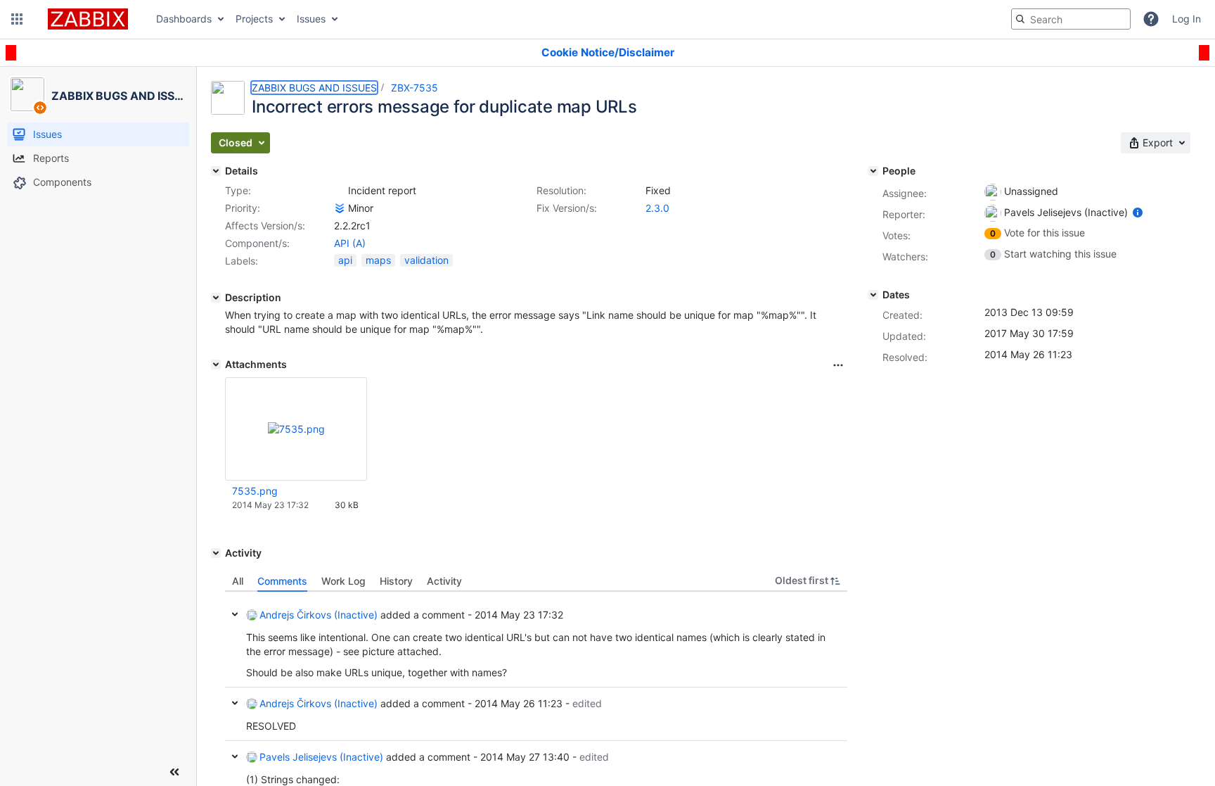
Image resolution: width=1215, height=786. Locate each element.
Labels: (241, 261)
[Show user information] (1137, 212)
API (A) (350, 243)
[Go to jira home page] (88, 19)
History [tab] (396, 581)
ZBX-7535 (414, 88)
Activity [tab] (444, 581)
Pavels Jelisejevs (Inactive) (321, 757)
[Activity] (216, 553)
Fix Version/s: (566, 208)
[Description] (216, 298)
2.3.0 (657, 208)
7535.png (255, 491)
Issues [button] (311, 19)
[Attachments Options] (838, 365)
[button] (17, 19)
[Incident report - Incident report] (339, 190)
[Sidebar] (174, 771)
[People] (873, 171)
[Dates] (873, 295)
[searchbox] (1071, 19)
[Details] (216, 171)
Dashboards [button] (184, 19)
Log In (1186, 19)
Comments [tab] (282, 581)
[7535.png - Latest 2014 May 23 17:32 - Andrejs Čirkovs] (296, 428)
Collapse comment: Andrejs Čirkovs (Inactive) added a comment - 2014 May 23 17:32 (234, 614)
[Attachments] (216, 364)
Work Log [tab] (343, 581)
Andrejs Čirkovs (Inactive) (318, 615)
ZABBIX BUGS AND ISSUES (314, 88)
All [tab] (237, 581)
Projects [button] (254, 19)
